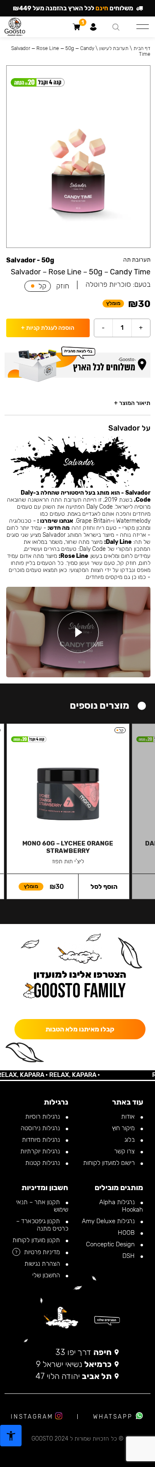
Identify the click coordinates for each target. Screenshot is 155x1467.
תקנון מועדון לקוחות (37, 1240)
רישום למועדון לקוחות (109, 1163)
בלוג (130, 1139)
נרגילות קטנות (43, 1163)
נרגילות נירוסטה (41, 1128)
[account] (94, 27)
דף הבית (142, 48)
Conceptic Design (111, 1244)
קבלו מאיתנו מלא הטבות (79, 1029)
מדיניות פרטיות (43, 1252)
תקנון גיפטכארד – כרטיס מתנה (42, 1224)
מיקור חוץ (124, 1128)
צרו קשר (125, 1151)
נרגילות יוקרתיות (41, 1151)
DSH (129, 1256)
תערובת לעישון (114, 48)
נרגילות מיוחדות (42, 1139)
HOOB (127, 1232)
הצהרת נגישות (43, 1263)
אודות (128, 1116)
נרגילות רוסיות (43, 1116)
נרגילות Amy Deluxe (109, 1221)
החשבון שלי (47, 1275)
